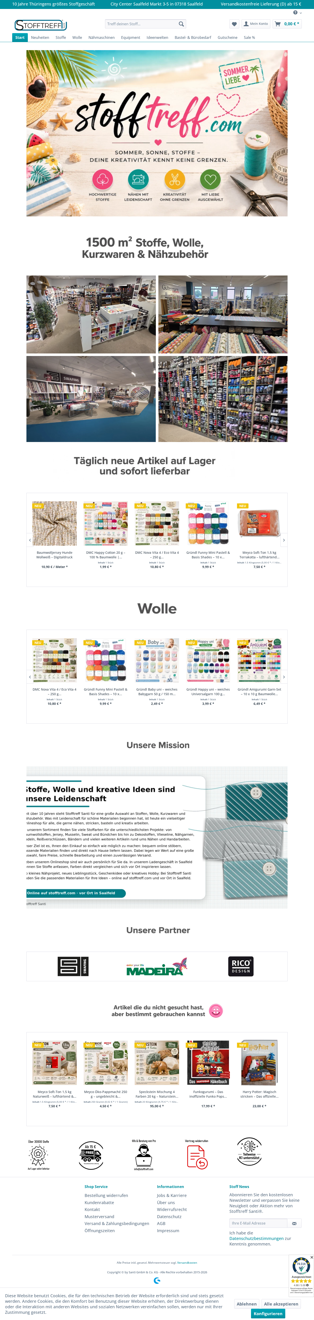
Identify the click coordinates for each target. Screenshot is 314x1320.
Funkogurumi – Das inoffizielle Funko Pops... (159, 1094)
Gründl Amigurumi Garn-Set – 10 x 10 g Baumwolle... (210, 691)
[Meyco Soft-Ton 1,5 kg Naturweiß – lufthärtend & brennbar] (262, 523)
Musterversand (99, 1216)
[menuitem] (296, 13)
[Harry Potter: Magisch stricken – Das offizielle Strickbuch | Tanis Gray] (211, 1062)
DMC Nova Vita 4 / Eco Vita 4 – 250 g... (108, 554)
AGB (161, 1223)
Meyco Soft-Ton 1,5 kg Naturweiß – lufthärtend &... (262, 554)
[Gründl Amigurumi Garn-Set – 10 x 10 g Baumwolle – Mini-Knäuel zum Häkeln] (210, 660)
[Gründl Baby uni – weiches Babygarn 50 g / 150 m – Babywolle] (108, 660)
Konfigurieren (268, 1313)
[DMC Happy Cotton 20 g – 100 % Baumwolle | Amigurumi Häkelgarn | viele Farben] (57, 523)
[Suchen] (181, 24)
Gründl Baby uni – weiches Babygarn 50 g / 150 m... (108, 691)
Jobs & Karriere (172, 1195)
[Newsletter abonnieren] (294, 1223)
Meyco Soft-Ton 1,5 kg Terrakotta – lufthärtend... (211, 554)
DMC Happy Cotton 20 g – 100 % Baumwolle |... (57, 554)
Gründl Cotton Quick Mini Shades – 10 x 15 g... (262, 691)
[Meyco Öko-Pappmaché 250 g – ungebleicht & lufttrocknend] (57, 1062)
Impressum (168, 1230)
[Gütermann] (241, 966)
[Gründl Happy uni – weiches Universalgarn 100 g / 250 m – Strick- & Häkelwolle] (159, 660)
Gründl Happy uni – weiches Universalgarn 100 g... (159, 691)
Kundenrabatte (99, 1202)
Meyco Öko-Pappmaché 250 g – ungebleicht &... (57, 1094)
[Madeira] (73, 966)
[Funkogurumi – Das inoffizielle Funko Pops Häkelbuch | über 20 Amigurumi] (159, 1062)
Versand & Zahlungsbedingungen (117, 1223)
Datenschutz (169, 1216)
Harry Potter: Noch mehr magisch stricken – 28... (262, 1094)
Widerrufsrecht (172, 1209)
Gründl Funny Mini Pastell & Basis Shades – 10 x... (159, 554)
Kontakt (92, 1209)
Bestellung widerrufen (106, 1195)
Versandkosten (187, 1263)
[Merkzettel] (234, 24)
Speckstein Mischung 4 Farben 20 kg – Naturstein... (108, 1094)
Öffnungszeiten (100, 1230)
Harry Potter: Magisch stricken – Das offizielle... (211, 1094)
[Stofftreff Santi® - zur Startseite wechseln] (40, 25)
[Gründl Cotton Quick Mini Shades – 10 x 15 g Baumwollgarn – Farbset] (262, 660)
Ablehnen (247, 1304)
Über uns (166, 1202)
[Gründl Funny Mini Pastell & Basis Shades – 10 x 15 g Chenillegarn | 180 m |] (159, 523)
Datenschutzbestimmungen (256, 1238)
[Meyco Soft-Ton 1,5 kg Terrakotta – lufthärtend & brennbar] (210, 523)
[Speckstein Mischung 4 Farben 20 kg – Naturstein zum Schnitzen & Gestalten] (108, 1062)
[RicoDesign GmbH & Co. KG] (157, 966)
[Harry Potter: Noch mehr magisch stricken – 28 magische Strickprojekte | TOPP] (262, 1062)
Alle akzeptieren (281, 1304)
